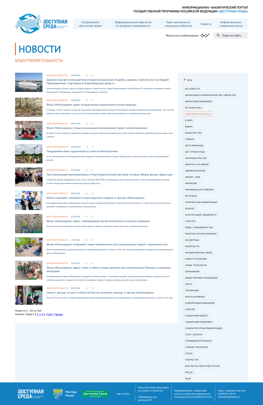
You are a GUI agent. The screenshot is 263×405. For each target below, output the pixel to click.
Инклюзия (191, 183)
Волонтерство (193, 132)
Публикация (192, 290)
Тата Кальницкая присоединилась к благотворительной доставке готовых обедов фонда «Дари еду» (110, 174)
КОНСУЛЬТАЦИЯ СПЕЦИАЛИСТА (200, 214)
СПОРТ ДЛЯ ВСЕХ (193, 334)
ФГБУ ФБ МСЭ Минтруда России (202, 366)
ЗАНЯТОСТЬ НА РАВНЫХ (197, 164)
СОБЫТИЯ (190, 309)
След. (50, 314)
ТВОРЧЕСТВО (192, 359)
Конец (59, 314)
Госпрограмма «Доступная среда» (90, 24)
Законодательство (196, 158)
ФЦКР (188, 378)
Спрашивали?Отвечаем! (198, 340)
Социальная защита (196, 315)
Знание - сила (192, 177)
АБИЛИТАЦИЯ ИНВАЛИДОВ (198, 101)
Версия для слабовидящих (182, 35)
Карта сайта (123, 393)
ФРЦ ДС (189, 372)
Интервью (191, 195)
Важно (188, 126)
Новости (206, 24)
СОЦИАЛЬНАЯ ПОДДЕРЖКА (198, 321)
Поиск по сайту (231, 35)
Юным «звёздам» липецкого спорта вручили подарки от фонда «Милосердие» (96, 198)
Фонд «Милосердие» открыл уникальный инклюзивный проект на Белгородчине (97, 128)
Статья (188, 353)
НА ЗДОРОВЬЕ (192, 240)
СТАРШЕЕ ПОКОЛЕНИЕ (196, 347)
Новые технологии (196, 265)
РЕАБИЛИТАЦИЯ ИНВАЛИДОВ (200, 303)
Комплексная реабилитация (201, 202)
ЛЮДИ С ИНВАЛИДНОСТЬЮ (199, 227)
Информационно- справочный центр (231, 24)
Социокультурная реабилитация (203, 328)
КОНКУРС (190, 208)
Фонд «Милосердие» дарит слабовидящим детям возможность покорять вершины (98, 221)
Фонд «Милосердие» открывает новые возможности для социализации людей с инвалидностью (107, 244)
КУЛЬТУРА (190, 221)
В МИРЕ (189, 120)
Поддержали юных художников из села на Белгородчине (82, 151)
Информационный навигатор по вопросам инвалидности (133, 24)
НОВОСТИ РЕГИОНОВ (196, 258)
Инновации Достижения (199, 189)
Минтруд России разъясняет (201, 233)
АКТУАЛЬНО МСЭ (193, 107)
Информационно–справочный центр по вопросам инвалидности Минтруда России (192, 393)
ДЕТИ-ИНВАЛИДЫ (194, 145)
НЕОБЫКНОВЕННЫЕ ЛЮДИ (198, 252)
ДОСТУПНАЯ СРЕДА (195, 151)
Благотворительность (57, 75)
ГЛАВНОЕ (189, 139)
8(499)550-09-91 (203, 396)
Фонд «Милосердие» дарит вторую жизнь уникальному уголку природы (91, 104)
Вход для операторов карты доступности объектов (153, 389)
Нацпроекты (192, 246)
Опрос (188, 284)
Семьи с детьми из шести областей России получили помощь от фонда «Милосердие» (100, 292)
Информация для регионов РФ (147, 398)
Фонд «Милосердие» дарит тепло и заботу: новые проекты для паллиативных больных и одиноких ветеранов (109, 269)
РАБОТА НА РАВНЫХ (195, 296)
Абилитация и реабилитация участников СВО (210, 95)
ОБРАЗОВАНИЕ (192, 271)
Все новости (192, 88)
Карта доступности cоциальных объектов (178, 24)
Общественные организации (201, 277)
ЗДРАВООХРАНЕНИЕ (195, 170)
